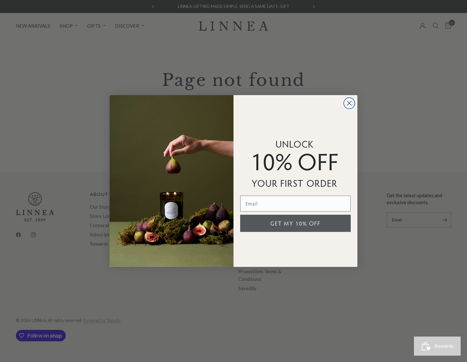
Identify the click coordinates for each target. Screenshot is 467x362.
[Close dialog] (349, 103)
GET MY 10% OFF (295, 223)
